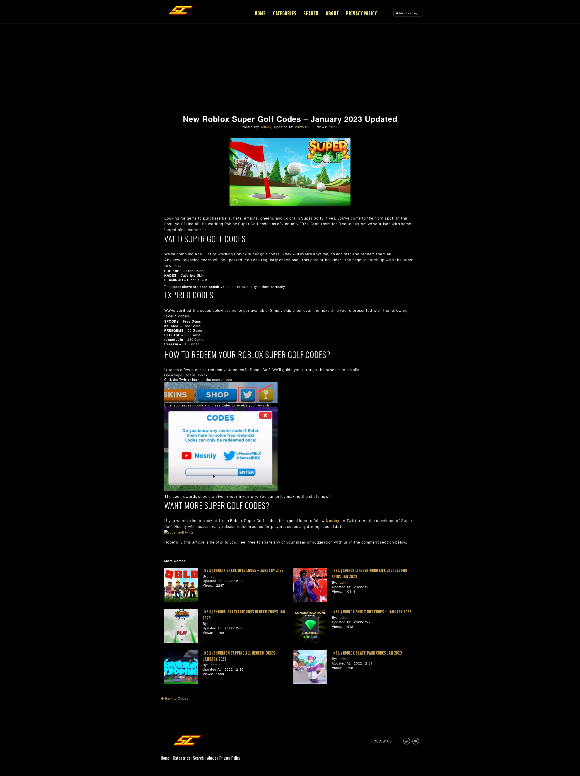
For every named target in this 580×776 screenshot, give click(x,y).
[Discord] (416, 741)
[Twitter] (406, 741)
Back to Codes (176, 698)
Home (260, 13)
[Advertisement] (290, 77)
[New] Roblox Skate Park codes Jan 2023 (367, 653)
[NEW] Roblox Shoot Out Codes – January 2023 (372, 612)
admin (215, 576)
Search (311, 13)
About (332, 13)
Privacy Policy (361, 13)
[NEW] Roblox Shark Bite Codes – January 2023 (243, 571)
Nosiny (332, 520)
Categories (284, 13)
